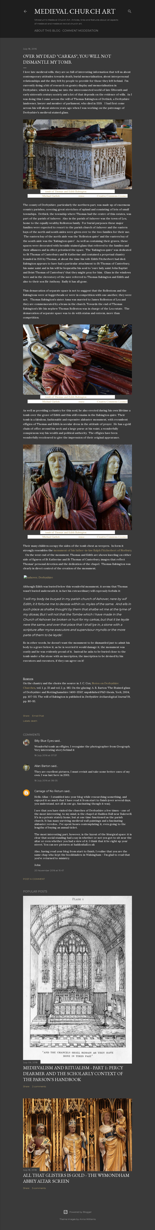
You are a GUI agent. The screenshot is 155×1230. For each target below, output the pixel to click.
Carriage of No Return (49, 791)
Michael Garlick (51, 196)
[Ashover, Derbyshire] (38, 577)
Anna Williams (88, 1219)
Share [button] (26, 715)
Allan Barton (42, 766)
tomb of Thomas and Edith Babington (65, 191)
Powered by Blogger (80, 1212)
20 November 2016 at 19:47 (49, 870)
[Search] (129, 10)
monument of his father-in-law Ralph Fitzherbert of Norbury (92, 550)
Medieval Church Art (74, 11)
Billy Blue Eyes (44, 741)
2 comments (39, 1086)
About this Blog (47, 30)
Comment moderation (80, 30)
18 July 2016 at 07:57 (45, 755)
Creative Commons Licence (112, 196)
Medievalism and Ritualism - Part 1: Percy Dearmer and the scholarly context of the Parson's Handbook (73, 1073)
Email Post (38, 715)
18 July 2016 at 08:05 (45, 780)
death (34, 720)
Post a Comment (34, 878)
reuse (81, 196)
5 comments (39, 1188)
